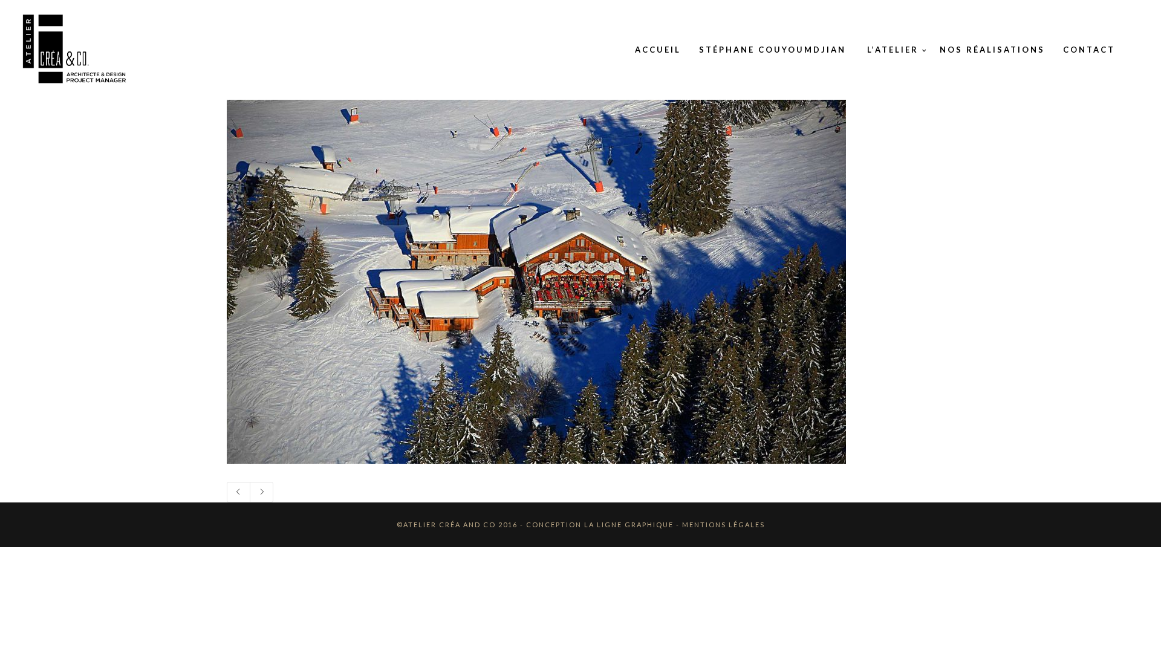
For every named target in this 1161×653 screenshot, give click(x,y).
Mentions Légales (723, 524)
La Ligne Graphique (629, 524)
